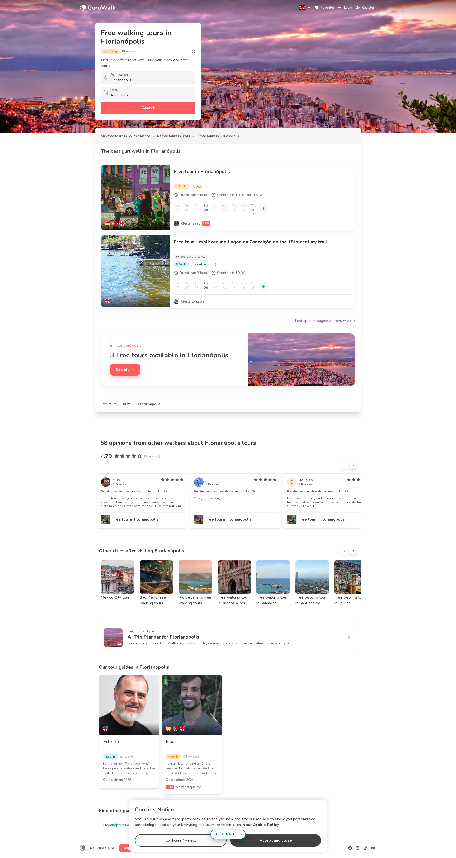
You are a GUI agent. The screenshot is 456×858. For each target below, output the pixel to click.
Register (368, 7)
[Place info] (193, 51)
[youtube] (373, 848)
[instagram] (357, 848)
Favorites (328, 7)
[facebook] (350, 848)
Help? (127, 848)
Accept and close (276, 840)
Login (348, 7)
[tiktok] (365, 848)
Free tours (108, 404)
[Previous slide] (344, 465)
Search (148, 108)
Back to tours (231, 834)
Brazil (127, 404)
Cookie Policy (266, 824)
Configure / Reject (181, 840)
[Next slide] (353, 465)
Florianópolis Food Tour (122, 825)
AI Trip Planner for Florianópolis (163, 637)
